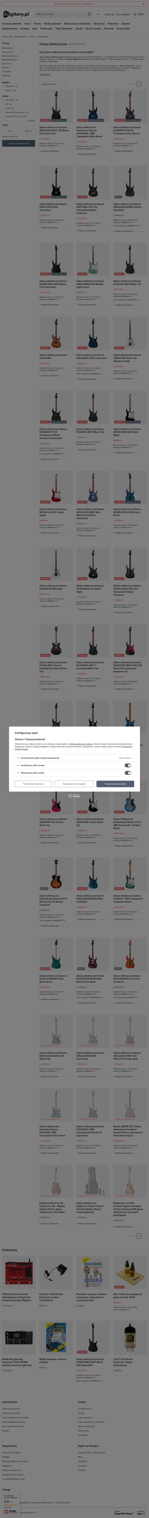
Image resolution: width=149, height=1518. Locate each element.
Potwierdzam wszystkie (115, 784)
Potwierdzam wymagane (74, 784)
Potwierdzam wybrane (33, 784)
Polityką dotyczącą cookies (81, 744)
